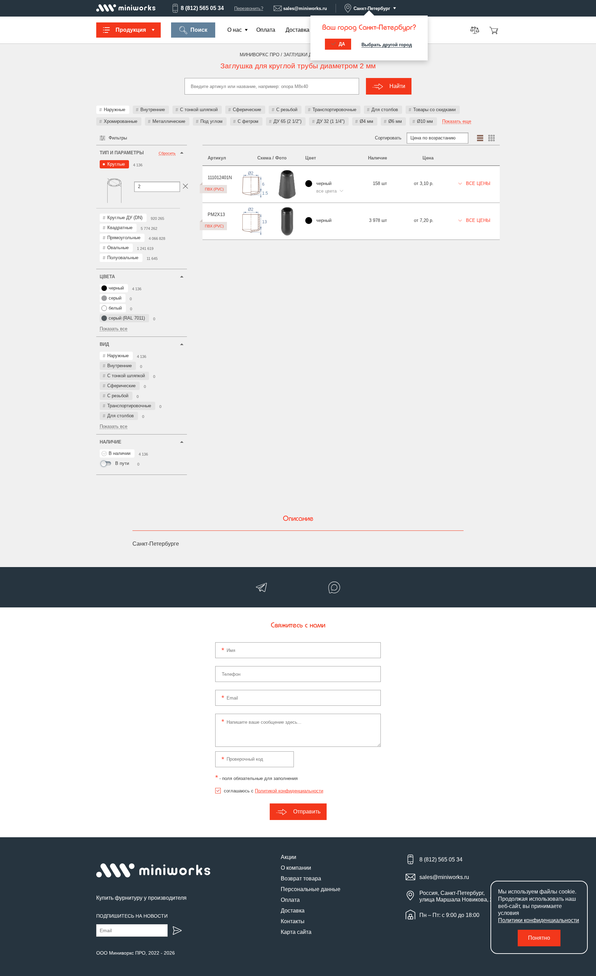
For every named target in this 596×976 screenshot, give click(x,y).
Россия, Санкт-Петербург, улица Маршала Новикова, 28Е (459, 896)
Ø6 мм (395, 121)
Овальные (118, 247)
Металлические (168, 121)
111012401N (220, 177)
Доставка (297, 30)
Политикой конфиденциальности (289, 790)
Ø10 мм (425, 121)
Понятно (539, 938)
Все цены (477, 183)
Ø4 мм (366, 121)
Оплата (265, 30)
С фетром (248, 121)
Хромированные (120, 121)
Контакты (293, 921)
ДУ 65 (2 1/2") (287, 121)
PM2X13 (216, 214)
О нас (234, 30)
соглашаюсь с (273, 790)
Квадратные (119, 227)
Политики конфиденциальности (538, 920)
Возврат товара (301, 878)
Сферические (247, 109)
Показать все (113, 328)
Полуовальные (122, 257)
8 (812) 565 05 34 (202, 8)
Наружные (114, 109)
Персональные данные (310, 889)
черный (116, 288)
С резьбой (286, 109)
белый (115, 308)
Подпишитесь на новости (132, 916)
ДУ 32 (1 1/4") (331, 121)
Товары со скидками (434, 109)
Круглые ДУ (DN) (124, 217)
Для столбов (384, 109)
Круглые (116, 164)
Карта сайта (296, 932)
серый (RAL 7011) (127, 318)
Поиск (198, 30)
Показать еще (456, 121)
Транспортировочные (334, 109)
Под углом (211, 121)
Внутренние (152, 109)
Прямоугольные (123, 237)
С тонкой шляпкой (199, 109)
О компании (296, 868)
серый (115, 298)
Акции (288, 857)
